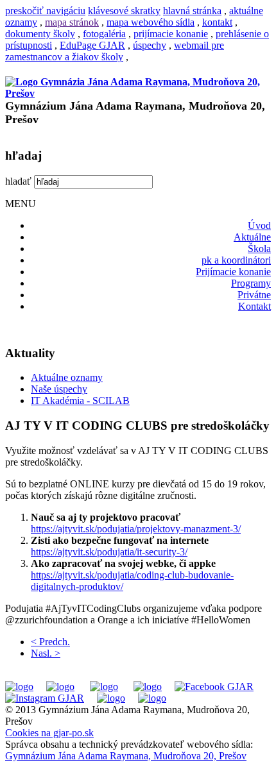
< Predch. (50, 641)
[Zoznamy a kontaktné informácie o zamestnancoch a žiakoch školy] (148, 686)
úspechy (149, 45)
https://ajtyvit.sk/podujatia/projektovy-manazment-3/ (136, 528)
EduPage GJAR (92, 45)
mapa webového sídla (150, 22)
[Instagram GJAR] (44, 698)
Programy (251, 283)
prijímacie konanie (171, 33)
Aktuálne (252, 237)
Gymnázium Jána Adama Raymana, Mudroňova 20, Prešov (125, 755)
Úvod (259, 225)
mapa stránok (72, 22)
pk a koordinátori (236, 260)
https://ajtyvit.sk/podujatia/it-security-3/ (109, 551)
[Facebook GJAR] (214, 686)
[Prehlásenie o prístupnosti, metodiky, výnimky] (152, 698)
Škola (259, 248)
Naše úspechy (59, 389)
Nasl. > (45, 653)
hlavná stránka (192, 10)
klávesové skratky (124, 10)
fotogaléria (104, 33)
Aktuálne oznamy (67, 377)
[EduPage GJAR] (19, 686)
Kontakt (254, 306)
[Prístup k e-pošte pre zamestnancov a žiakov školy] (60, 686)
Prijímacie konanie (233, 271)
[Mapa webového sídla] (111, 698)
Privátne (254, 294)
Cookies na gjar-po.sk (49, 732)
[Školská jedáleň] (104, 686)
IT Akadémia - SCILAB (80, 400)
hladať (18, 181)
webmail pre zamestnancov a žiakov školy (114, 51)
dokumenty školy (40, 33)
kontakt (217, 22)
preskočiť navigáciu (45, 10)
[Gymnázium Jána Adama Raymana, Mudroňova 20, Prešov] (138, 93)
